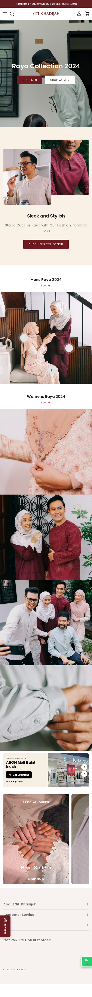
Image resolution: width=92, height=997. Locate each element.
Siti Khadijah (20, 969)
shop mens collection (46, 244)
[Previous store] (84, 767)
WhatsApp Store (14, 781)
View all (46, 285)
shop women (59, 80)
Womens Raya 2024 (46, 396)
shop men (30, 80)
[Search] (14, 14)
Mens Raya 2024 (46, 279)
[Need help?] (86, 961)
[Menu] (4, 14)
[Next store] (84, 774)
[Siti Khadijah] (46, 14)
